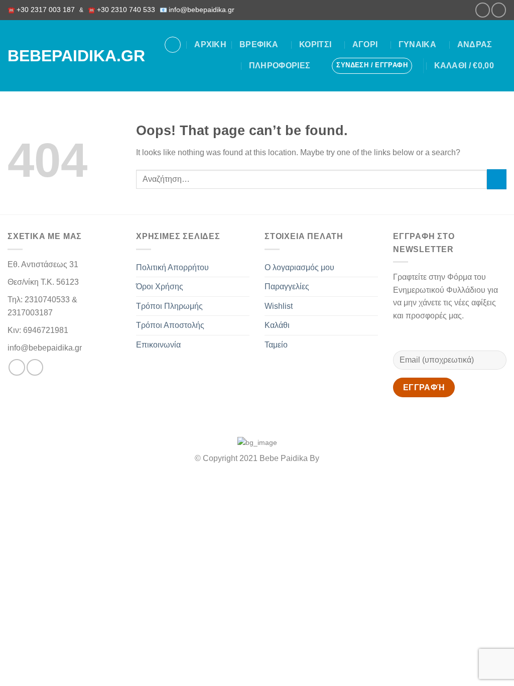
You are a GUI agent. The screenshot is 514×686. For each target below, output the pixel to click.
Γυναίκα (417, 44)
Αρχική (210, 44)
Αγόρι (365, 44)
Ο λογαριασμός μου (299, 267)
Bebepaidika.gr (65, 56)
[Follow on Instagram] (498, 10)
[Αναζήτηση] (173, 45)
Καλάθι (277, 325)
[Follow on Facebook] (482, 10)
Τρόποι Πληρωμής (169, 306)
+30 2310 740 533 (126, 10)
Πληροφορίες (280, 65)
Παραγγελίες (287, 286)
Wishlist (279, 306)
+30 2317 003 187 (46, 10)
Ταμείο (276, 344)
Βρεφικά (258, 44)
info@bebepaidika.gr (203, 10)
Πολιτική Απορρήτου (172, 267)
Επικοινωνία (158, 344)
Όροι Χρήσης (159, 286)
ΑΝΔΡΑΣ (474, 44)
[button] (372, 66)
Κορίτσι (315, 44)
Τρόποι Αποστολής (170, 325)
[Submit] (496, 179)
